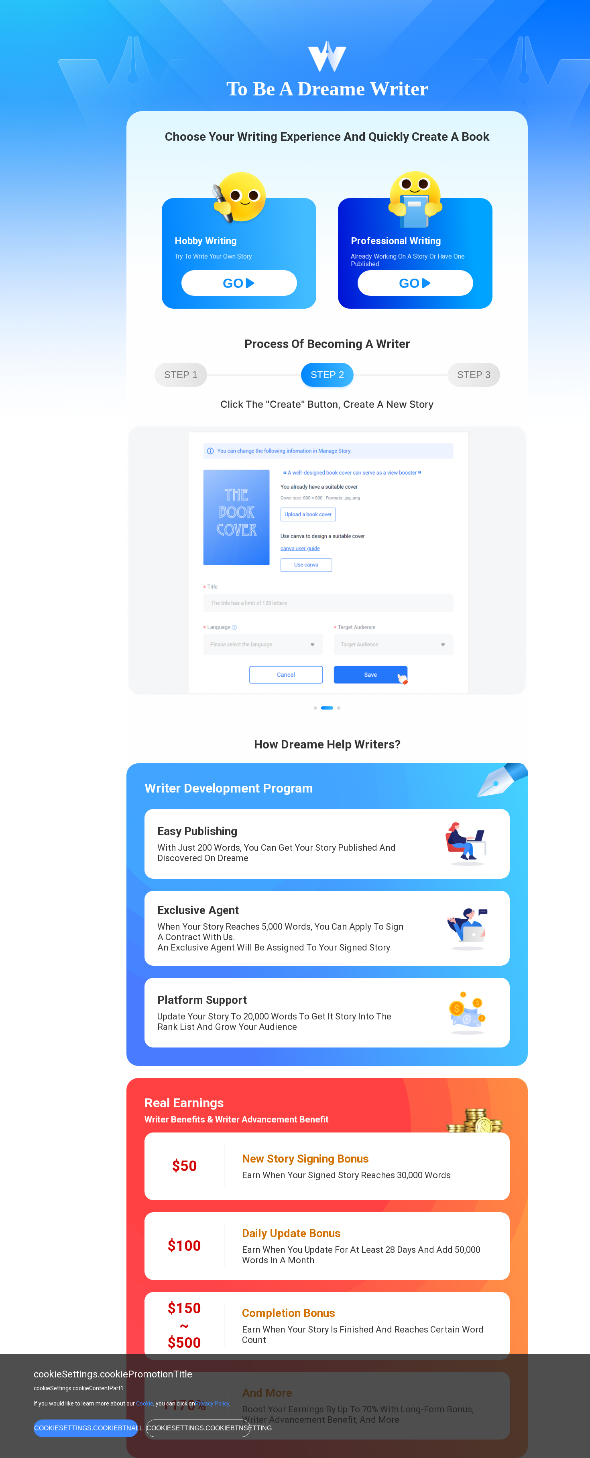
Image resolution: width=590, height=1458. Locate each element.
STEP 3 (473, 374)
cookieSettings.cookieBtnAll (86, 1428)
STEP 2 (327, 374)
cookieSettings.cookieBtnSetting (198, 1428)
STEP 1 (180, 374)
